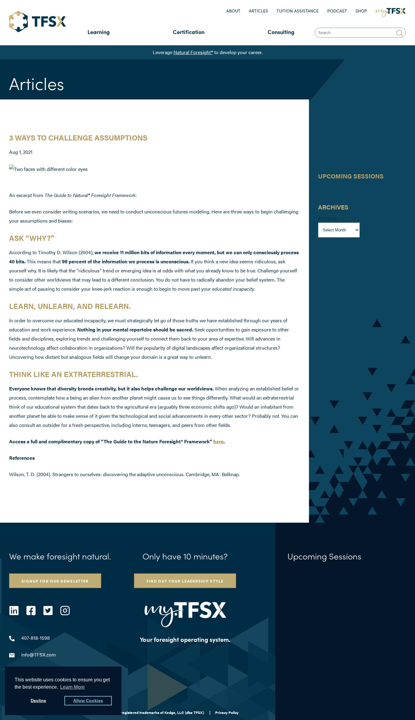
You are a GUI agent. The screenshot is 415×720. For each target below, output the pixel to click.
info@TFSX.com (38, 654)
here (218, 441)
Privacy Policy (226, 712)
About (233, 11)
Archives (327, 217)
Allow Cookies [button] (88, 700)
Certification (188, 32)
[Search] (400, 33)
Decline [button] (38, 700)
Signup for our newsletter (55, 580)
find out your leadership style (185, 580)
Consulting (281, 32)
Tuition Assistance (297, 11)
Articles (258, 11)
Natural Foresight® (193, 52)
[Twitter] (48, 610)
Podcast (337, 11)
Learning (98, 32)
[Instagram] (65, 610)
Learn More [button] (72, 687)
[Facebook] (31, 610)
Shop (361, 11)
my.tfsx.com (392, 11)
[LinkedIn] (14, 610)
